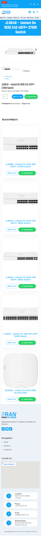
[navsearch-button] (37, 12)
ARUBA (27, 103)
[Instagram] (3, 428)
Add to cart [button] (11, 173)
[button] (36, 50)
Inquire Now (32, 97)
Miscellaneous (15, 103)
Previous (9, 76)
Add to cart (17, 97)
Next (7, 79)
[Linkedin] (6, 428)
